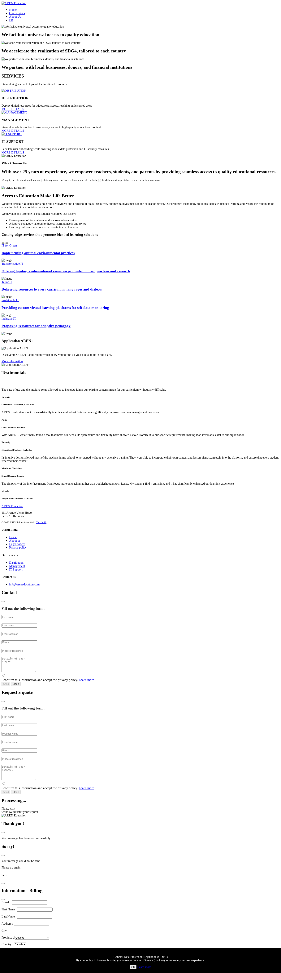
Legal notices (17, 544)
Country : (7, 944)
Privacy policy (18, 547)
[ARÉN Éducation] (14, 3)
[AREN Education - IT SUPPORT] (12, 134)
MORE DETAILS (13, 109)
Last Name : (9, 916)
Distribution (16, 562)
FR (11, 20)
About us (14, 540)
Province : (8, 937)
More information (12, 361)
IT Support (15, 569)
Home (13, 9)
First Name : (9, 909)
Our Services (17, 13)
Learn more (86, 680)
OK (133, 967)
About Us (15, 16)
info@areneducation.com (24, 584)
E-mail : (6, 902)
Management (17, 566)
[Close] (3, 601)
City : (5, 930)
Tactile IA (41, 522)
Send (6, 683)
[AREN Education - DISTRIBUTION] (14, 90)
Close (16, 683)
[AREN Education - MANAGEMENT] (14, 112)
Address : (7, 923)
